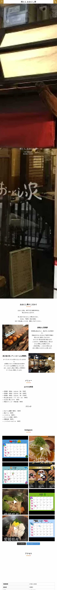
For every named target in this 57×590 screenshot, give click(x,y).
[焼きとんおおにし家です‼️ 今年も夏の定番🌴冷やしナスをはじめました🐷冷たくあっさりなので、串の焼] (42, 449)
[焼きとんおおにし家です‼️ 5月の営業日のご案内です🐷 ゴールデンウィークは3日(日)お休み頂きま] (42, 528)
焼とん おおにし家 (28, 2)
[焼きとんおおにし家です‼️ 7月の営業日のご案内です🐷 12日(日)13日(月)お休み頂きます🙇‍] (15, 475)
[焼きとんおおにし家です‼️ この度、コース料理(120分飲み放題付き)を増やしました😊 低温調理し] (42, 475)
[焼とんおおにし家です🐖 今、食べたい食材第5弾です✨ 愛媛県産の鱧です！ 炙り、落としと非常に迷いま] (15, 528)
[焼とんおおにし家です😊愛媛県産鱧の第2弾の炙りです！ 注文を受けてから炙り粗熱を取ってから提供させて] (15, 502)
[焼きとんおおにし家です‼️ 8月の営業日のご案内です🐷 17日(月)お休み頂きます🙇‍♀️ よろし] (15, 449)
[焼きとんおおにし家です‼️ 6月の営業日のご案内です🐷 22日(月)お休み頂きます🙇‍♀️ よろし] (42, 502)
